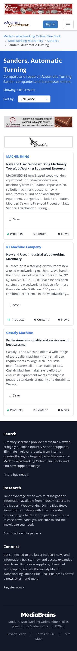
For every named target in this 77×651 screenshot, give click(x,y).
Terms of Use (45, 634)
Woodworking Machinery (25, 41)
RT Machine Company (23, 247)
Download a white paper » (22, 533)
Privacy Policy (16, 634)
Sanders (53, 41)
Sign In (50, 24)
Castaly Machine (19, 333)
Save (16, 219)
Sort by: (8, 99)
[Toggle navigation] (68, 24)
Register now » (13, 587)
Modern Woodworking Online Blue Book (32, 36)
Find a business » (15, 475)
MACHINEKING (17, 156)
